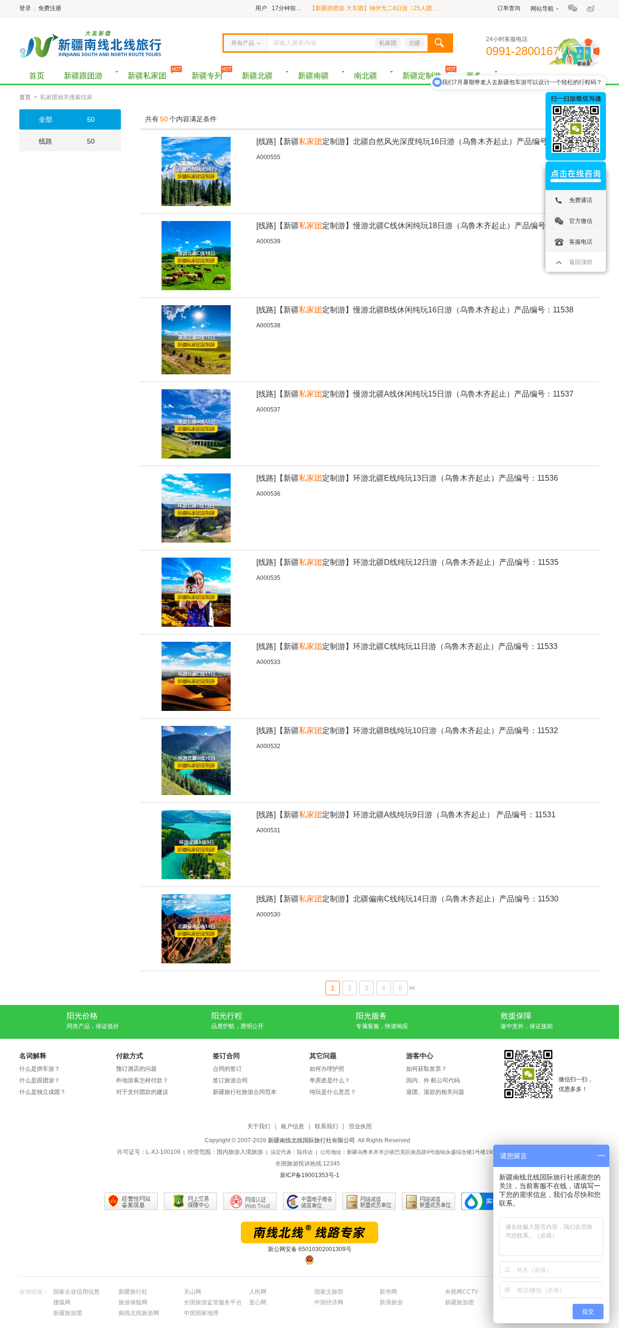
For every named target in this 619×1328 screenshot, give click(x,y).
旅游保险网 (132, 1302)
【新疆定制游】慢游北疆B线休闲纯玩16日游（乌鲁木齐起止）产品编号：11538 (415, 310)
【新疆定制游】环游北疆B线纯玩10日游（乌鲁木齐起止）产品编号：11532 (407, 730)
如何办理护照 (327, 1068)
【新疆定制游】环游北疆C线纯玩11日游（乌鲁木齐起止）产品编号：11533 (407, 646)
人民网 (257, 1291)
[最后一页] (412, 988)
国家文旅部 (328, 1291)
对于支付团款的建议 (142, 1092)
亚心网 (257, 1302)
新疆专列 (207, 76)
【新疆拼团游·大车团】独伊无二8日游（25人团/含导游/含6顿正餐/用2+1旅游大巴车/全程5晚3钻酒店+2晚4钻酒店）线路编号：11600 (374, 8)
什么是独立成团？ (42, 1092)
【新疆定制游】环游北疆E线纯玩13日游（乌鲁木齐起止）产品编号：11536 (407, 478)
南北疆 (365, 76)
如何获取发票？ (426, 1068)
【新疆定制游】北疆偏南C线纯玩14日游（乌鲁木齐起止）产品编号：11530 (407, 899)
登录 (25, 8)
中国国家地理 (201, 1313)
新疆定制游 (421, 76)
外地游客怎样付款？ (142, 1080)
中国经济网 (328, 1302)
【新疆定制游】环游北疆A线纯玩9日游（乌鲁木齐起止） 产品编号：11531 (406, 815)
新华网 (388, 1291)
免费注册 (49, 8)
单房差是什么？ (330, 1080)
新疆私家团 (147, 76)
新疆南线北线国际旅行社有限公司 (311, 1140)
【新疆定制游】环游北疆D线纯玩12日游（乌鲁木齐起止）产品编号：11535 (407, 562)
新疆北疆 (257, 76)
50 (67, 119)
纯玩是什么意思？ (333, 1092)
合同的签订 (227, 1068)
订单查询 (508, 8)
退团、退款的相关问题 (435, 1092)
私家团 (388, 43)
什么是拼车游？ (39, 1068)
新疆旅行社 (132, 1291)
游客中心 (419, 1056)
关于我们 (258, 1126)
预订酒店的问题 (136, 1068)
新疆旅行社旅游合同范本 (245, 1092)
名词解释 (32, 1056)
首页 (36, 76)
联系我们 (326, 1126)
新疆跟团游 (83, 76)
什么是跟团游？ (39, 1080)
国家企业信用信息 (76, 1291)
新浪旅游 (391, 1302)
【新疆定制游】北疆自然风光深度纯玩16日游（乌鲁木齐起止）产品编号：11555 (416, 141)
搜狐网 (62, 1302)
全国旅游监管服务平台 (213, 1302)
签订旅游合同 (230, 1080)
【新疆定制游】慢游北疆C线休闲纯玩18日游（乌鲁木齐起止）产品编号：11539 (415, 225)
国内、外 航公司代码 (433, 1080)
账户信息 (292, 1126)
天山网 (192, 1291)
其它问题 (323, 1056)
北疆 (414, 43)
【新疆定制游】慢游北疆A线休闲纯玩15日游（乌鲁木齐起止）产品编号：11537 (415, 394)
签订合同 (226, 1056)
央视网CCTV (461, 1291)
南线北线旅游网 (138, 1313)
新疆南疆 (313, 76)
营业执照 (360, 1126)
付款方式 (129, 1056)
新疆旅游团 (459, 1302)
